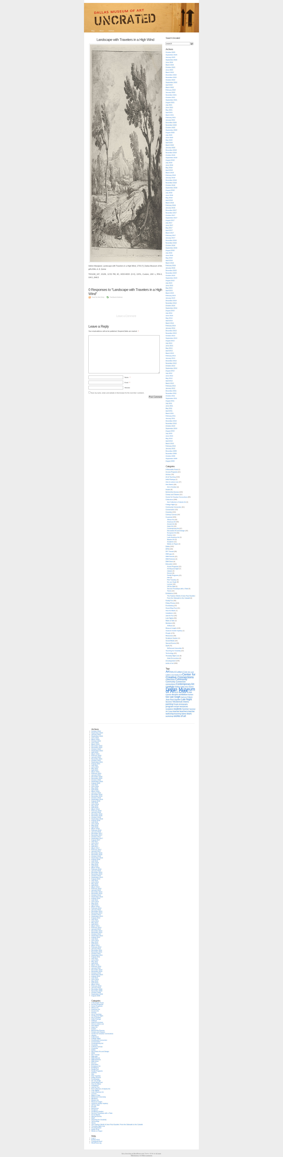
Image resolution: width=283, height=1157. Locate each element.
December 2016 (171, 240)
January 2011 (170, 418)
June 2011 (169, 406)
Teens (169, 591)
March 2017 (170, 233)
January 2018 (170, 208)
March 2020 (170, 145)
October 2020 (170, 127)
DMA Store (169, 561)
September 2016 (171, 248)
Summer (185, 709)
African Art (170, 519)
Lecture (169, 584)
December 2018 (171, 180)
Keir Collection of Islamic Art (176, 502)
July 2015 (169, 283)
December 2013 (171, 330)
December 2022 (171, 75)
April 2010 (169, 441)
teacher (176, 711)
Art (168, 671)
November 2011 (171, 393)
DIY (177, 692)
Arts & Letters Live (172, 482)
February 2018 (171, 205)
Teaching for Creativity (173, 651)
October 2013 (170, 335)
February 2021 (171, 117)
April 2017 (169, 230)
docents (175, 694)
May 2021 (169, 110)
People (168, 633)
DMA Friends (170, 556)
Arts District (169, 484)
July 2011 (169, 403)
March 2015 (170, 293)
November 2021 (171, 95)
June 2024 (169, 62)
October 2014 (170, 305)
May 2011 (169, 408)
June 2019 (169, 165)
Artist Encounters (173, 658)
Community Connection (173, 507)
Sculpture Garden (172, 638)
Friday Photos (170, 603)
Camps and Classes (172, 494)
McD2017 (169, 702)
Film (168, 577)
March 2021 (170, 115)
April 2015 (169, 290)
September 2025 (171, 55)
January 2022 (170, 92)
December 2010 (171, 421)
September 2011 (171, 398)
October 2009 (170, 456)
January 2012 (170, 388)
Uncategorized (171, 661)
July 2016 (169, 253)
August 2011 (170, 401)
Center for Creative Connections (176, 497)
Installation (169, 613)
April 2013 (169, 350)
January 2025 (170, 57)
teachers (184, 711)
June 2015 (169, 285)
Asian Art (170, 526)
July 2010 (169, 433)
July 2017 (169, 223)
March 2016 (170, 263)
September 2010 (171, 428)
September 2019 (171, 157)
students (177, 709)
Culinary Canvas (171, 514)
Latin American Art (173, 537)
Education (169, 564)
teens (184, 714)
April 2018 (169, 200)
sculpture (169, 709)
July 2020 (169, 135)
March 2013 (170, 353)
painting (169, 704)
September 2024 (171, 60)
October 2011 (170, 396)
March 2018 (170, 203)
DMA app (169, 554)
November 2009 (171, 453)
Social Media (170, 640)
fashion (190, 694)
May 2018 (169, 198)
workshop (169, 716)
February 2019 (171, 175)
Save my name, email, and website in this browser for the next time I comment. (117, 393)
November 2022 (171, 77)
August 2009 (170, 461)
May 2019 (169, 167)
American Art (171, 522)
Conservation (170, 509)
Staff (167, 645)
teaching (177, 714)
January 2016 (170, 268)
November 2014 (171, 303)
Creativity (169, 512)
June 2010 (169, 436)
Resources (169, 635)
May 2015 (169, 288)
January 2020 (170, 147)
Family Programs (172, 575)
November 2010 (171, 423)
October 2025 (170, 52)
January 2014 (170, 328)
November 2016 (171, 243)
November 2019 (171, 152)
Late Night (186, 699)
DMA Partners (170, 559)
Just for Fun (170, 615)
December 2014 (171, 300)
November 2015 (171, 273)
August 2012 (170, 371)
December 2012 (171, 361)
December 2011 (171, 391)
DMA (183, 691)
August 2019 (170, 160)
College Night (170, 504)
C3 (180, 675)
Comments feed (96, 1141)
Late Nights (169, 618)
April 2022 (169, 85)
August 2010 (170, 431)
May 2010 (169, 438)
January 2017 (170, 238)
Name (127, 377)
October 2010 (170, 426)
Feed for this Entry (98, 297)
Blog (92, 31)
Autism (168, 489)
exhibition (183, 694)
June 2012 (169, 376)
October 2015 (170, 275)
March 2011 (170, 413)
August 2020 (170, 132)
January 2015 (170, 298)
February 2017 (171, 235)
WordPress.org (96, 1143)
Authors (111, 31)
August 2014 (170, 310)
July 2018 (169, 193)
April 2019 (169, 170)
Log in (93, 1138)
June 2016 (169, 255)
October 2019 (170, 155)
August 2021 (170, 102)
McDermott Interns (181, 702)
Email (127, 382)
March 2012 (170, 383)
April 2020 (169, 142)
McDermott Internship (174, 648)
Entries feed (95, 1139)
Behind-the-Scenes (172, 492)
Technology (169, 653)
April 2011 (169, 411)
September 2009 (171, 458)
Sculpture (170, 542)
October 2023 (170, 67)
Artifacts (170, 625)
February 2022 (171, 90)
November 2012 (171, 363)
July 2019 (169, 162)
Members (169, 623)
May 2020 (169, 140)
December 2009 (171, 451)
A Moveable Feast (172, 469)
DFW (167, 549)
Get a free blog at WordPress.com (133, 1153)
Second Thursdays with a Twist (177, 588)
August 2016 (170, 250)
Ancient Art (171, 524)
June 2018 (169, 195)
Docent (169, 573)
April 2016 (169, 260)
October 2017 (170, 215)
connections (170, 684)
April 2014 (169, 320)
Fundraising (170, 605)
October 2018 (170, 185)
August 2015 (170, 280)
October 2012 (170, 366)
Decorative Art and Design (176, 530)
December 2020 (171, 122)
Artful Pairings (170, 479)
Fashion (170, 535)
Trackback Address (116, 297)
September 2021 (171, 100)
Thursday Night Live (172, 656)
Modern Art (171, 539)
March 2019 (170, 172)
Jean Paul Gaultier (173, 700)
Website (127, 388)
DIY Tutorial (170, 551)
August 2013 (170, 340)
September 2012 (171, 368)
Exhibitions (169, 593)
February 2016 (171, 265)
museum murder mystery (174, 630)
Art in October (172, 487)
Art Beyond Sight (173, 569)
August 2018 (170, 190)
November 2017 (171, 213)
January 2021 (170, 120)
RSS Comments (147, 1155)
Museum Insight (171, 628)
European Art (171, 533)
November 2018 (171, 182)
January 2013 (170, 358)
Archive (168, 474)
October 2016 (170, 245)
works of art (169, 663)
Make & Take (170, 620)
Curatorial (169, 517)
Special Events (171, 643)
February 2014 (171, 325)
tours (189, 713)
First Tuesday (171, 580)
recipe (176, 706)
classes (169, 571)
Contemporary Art (173, 528)
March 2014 (170, 323)
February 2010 (171, 446)
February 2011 (171, 416)
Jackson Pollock (186, 697)
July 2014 (169, 313)
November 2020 (171, 125)
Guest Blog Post (171, 608)
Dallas (168, 546)
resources (184, 706)
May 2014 (169, 318)
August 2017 (170, 220)
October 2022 (170, 80)
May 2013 (169, 348)
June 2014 (169, 315)
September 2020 (171, 130)
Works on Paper (172, 544)
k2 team (158, 1153)
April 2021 (169, 112)
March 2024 (170, 65)
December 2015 (171, 270)
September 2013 (171, 338)
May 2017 (169, 228)
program (170, 706)
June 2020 (169, 137)
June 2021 (169, 107)
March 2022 (170, 87)
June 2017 (169, 225)
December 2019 (171, 150)
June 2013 (169, 345)
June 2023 (169, 70)
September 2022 (171, 82)
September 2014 (171, 308)
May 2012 (169, 378)
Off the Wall (171, 586)
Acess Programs (172, 566)
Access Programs (171, 472)
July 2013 (169, 343)
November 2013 (171, 333)
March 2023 (170, 72)
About (101, 31)
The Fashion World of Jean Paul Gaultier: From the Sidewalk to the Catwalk (117, 1124)
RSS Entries (135, 1155)
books (177, 675)
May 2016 (169, 258)
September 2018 (171, 188)
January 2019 (170, 177)
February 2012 (171, 386)
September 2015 (171, 278)
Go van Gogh (171, 582)
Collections (169, 499)
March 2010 (170, 443)
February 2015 (171, 295)
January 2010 (170, 448)
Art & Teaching (171, 477)
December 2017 (171, 210)
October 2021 (170, 97)
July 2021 (169, 105)
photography (183, 704)
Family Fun (169, 600)
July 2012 (169, 373)
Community (181, 679)
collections (170, 679)
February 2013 (171, 356)
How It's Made (170, 610)
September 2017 (171, 218)
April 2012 (169, 381)
